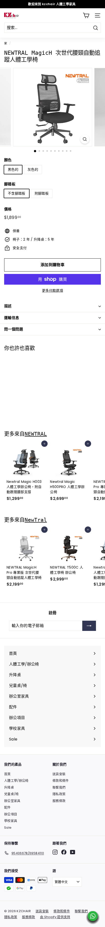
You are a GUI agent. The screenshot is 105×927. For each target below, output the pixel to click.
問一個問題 (13, 329)
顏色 (8, 159)
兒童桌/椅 (11, 794)
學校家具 (10, 820)
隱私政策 (58, 794)
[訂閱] (89, 626)
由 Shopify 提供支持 (55, 917)
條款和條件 (60, 780)
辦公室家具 (12, 800)
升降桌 (9, 787)
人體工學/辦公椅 (16, 780)
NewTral (36, 520)
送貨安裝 (58, 774)
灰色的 (33, 169)
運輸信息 (11, 317)
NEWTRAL (36, 434)
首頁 (7, 774)
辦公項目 (10, 814)
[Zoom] (84, 139)
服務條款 (58, 800)
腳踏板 (9, 184)
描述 (8, 306)
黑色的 (13, 169)
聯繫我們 (58, 787)
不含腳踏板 (16, 193)
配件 (7, 807)
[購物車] (86, 15)
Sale (7, 827)
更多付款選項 (52, 290)
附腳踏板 (42, 193)
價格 (8, 209)
